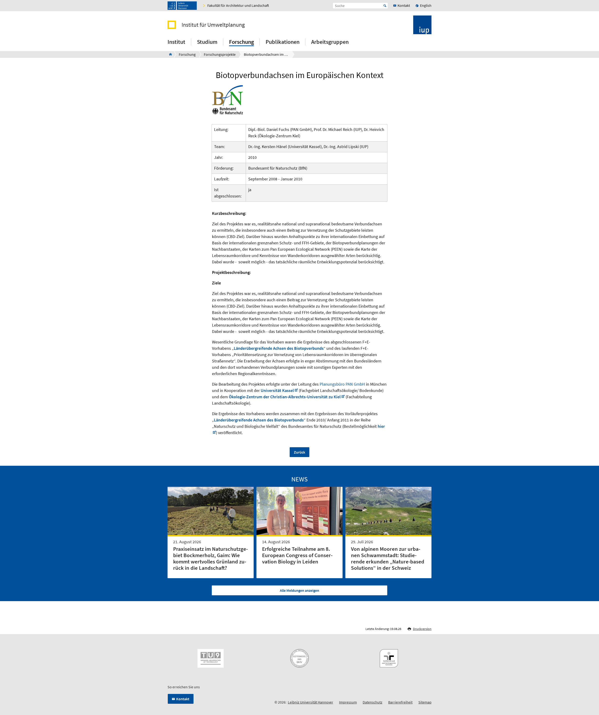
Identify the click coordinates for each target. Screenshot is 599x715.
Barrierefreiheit (400, 702)
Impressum (348, 702)
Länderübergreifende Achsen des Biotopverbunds (279, 348)
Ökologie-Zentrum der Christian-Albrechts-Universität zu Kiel (285, 396)
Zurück (299, 452)
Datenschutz (372, 702)
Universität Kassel (277, 390)
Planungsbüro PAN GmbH (342, 384)
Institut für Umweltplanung (213, 25)
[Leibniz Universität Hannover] (182, 5)
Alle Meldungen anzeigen (299, 590)
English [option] (425, 5)
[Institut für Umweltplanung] (169, 54)
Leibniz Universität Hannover (310, 702)
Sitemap (424, 702)
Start (385, 5)
